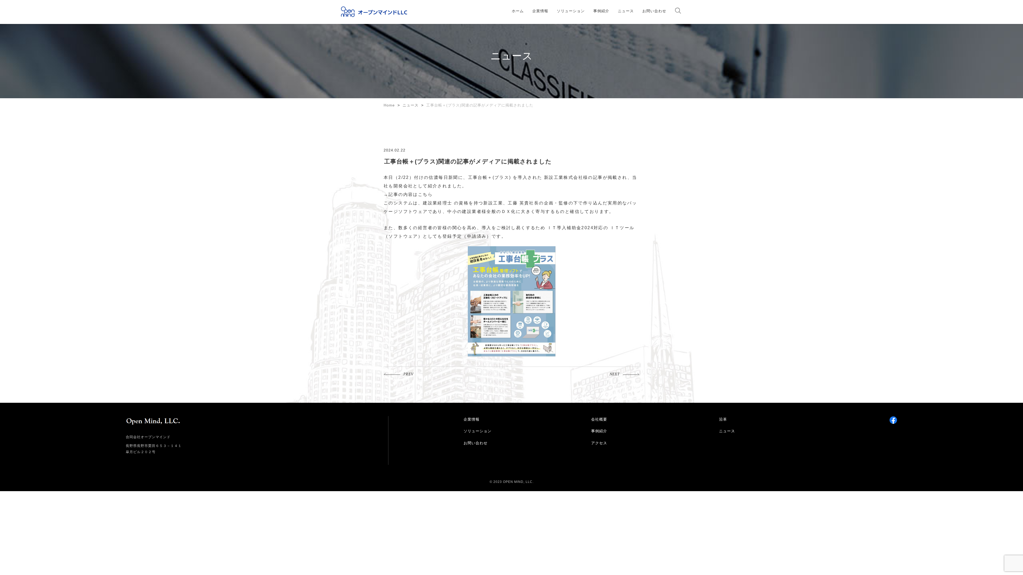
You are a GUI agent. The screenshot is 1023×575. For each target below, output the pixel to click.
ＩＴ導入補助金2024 (570, 227)
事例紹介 (601, 11)
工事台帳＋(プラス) (489, 177)
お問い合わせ (654, 11)
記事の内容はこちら (410, 194)
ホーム (518, 11)
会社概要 (599, 419)
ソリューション (571, 11)
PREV (408, 374)
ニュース (626, 11)
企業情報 (540, 11)
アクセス (599, 443)
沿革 (723, 419)
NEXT (615, 374)
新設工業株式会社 (563, 177)
